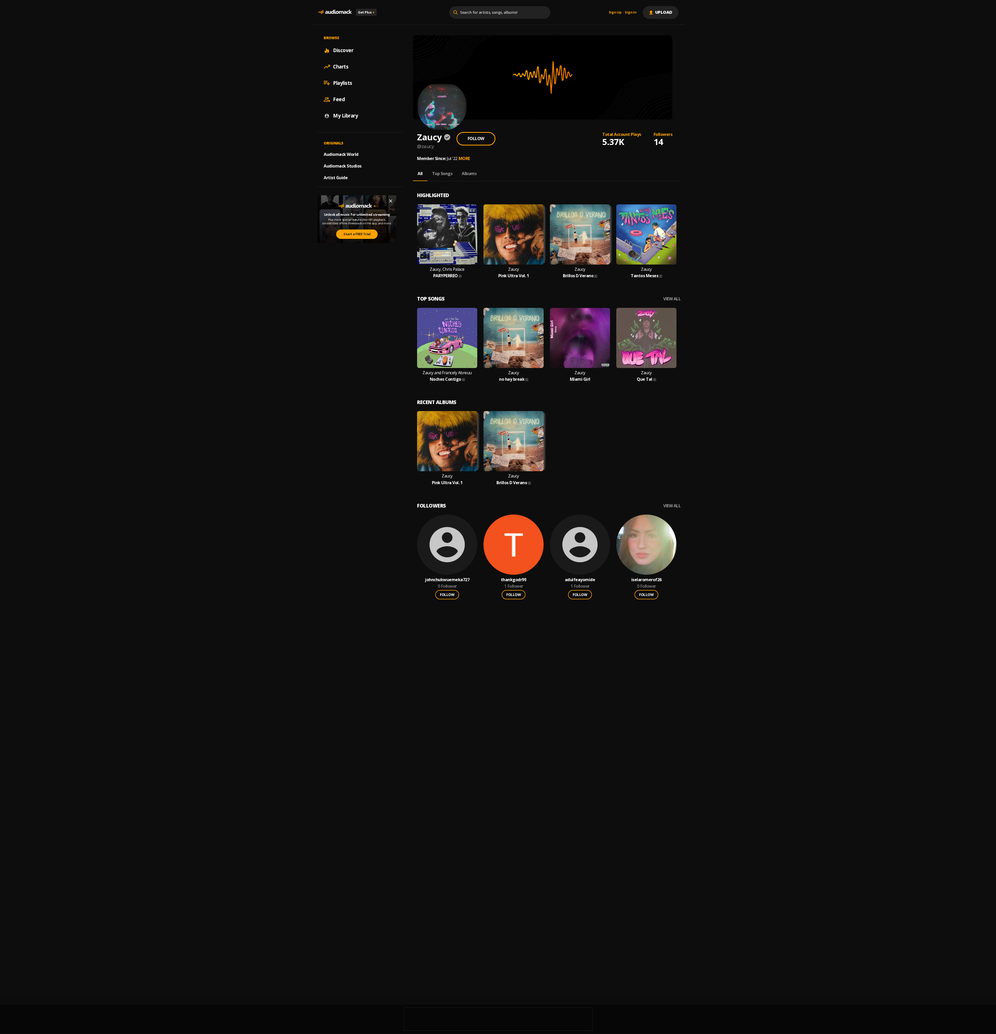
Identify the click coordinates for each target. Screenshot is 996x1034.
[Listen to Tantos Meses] (646, 234)
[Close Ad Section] (390, 201)
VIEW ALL (672, 299)
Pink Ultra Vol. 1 (513, 276)
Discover (343, 50)
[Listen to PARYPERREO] (447, 234)
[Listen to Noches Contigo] (447, 338)
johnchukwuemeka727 (447, 579)
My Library (345, 115)
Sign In (630, 12)
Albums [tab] (469, 173)
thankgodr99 (514, 579)
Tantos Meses (644, 276)
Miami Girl (580, 379)
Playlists (342, 83)
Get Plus (366, 12)
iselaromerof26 (646, 579)
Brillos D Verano (578, 276)
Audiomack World (341, 154)
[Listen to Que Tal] (646, 338)
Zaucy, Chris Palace (447, 269)
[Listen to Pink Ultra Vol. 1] (513, 234)
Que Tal (644, 379)
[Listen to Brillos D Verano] (580, 234)
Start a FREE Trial (356, 234)
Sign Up (615, 12)
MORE (464, 158)
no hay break (511, 379)
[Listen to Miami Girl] (580, 338)
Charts (340, 66)
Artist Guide (336, 178)
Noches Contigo (445, 379)
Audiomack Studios (343, 166)
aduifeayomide (580, 579)
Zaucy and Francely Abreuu (447, 373)
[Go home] (334, 12)
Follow (476, 138)
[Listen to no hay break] (513, 338)
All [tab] (420, 173)
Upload (664, 12)
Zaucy (513, 269)
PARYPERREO (445, 276)
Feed (339, 99)
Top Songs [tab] (442, 173)
